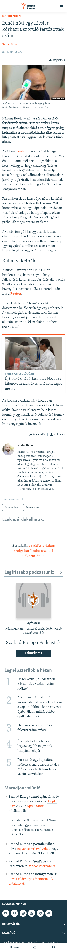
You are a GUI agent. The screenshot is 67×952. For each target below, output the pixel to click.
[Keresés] (53, 947)
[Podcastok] (35, 947)
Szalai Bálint (10, 44)
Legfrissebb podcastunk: (29, 572)
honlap (21, 151)
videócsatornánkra (42, 866)
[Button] (57, 60)
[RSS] (31, 913)
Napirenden (11, 16)
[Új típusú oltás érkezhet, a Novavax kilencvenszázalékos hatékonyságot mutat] (33, 353)
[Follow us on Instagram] (23, 913)
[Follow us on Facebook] (14, 913)
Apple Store (35, 806)
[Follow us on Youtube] (5, 913)
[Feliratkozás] (48, 913)
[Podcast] (40, 913)
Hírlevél (15, 947)
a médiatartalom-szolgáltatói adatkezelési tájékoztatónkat (35, 551)
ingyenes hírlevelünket (33, 849)
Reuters (15, 293)
